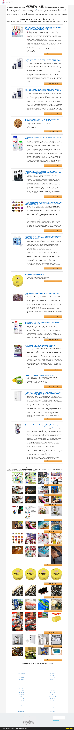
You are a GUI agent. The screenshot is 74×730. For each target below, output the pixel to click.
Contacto (9, 717)
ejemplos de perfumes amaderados (24, 9)
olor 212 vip (34, 9)
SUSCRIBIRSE (56, 720)
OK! (69, 728)
